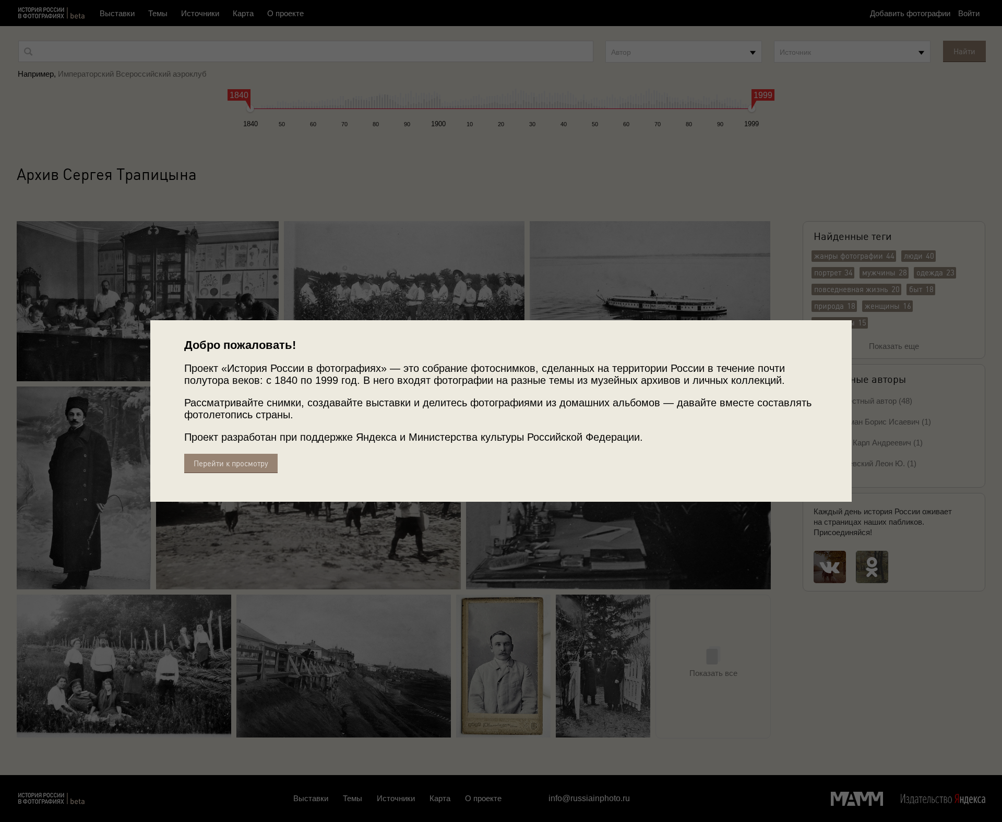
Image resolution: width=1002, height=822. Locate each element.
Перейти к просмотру (231, 463)
